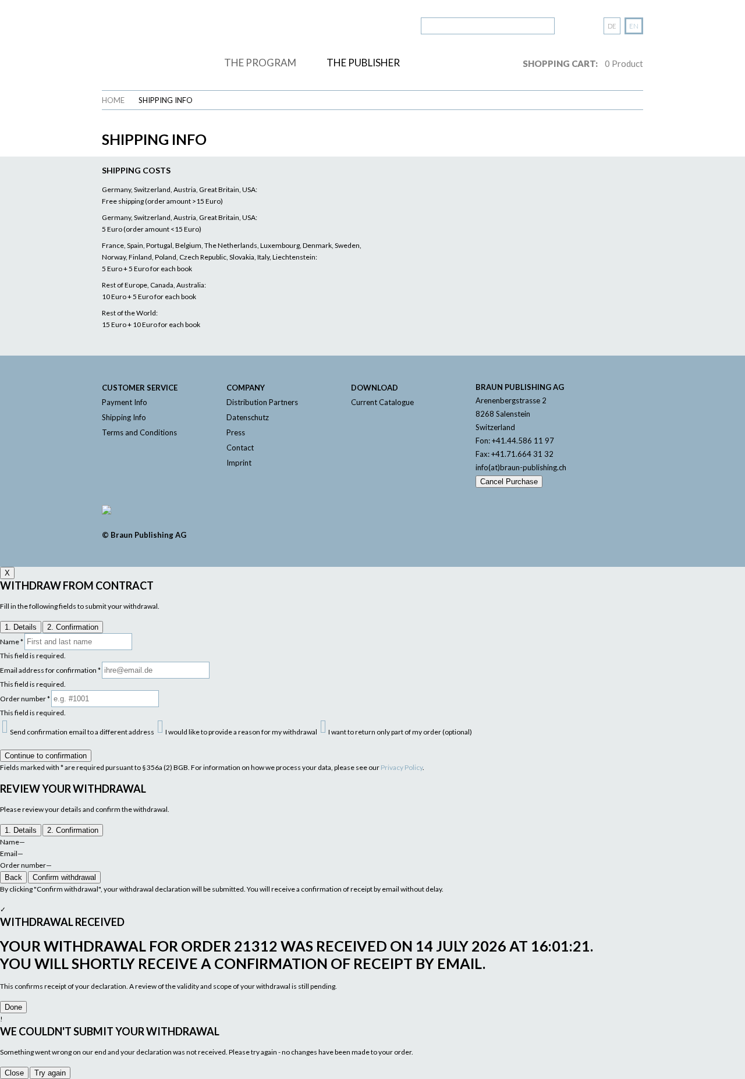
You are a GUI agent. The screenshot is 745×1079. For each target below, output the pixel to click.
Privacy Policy (402, 767)
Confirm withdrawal (64, 877)
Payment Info (124, 402)
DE (612, 26)
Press (235, 432)
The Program (260, 62)
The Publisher (363, 62)
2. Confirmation (72, 627)
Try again (50, 1073)
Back (13, 877)
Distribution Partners (262, 402)
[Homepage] (159, 42)
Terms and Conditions (139, 432)
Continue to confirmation (46, 755)
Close (14, 1073)
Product (624, 63)
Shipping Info (166, 100)
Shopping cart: (560, 63)
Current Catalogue (382, 402)
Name (11, 641)
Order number (25, 698)
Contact (240, 447)
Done (13, 1007)
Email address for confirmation (50, 670)
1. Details (21, 627)
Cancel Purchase (509, 481)
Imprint (238, 462)
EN (633, 26)
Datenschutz (247, 417)
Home (113, 100)
